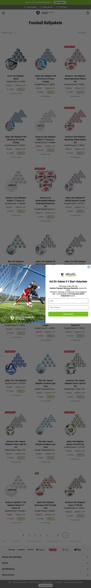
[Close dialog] (88, 266)
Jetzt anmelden (68, 314)
